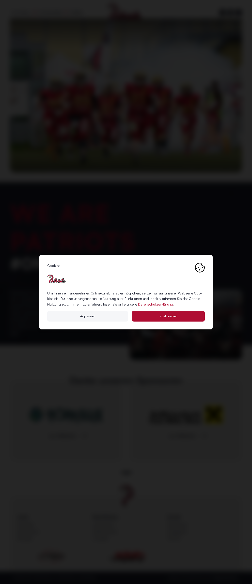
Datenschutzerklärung (155, 304)
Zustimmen (168, 316)
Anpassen (87, 316)
